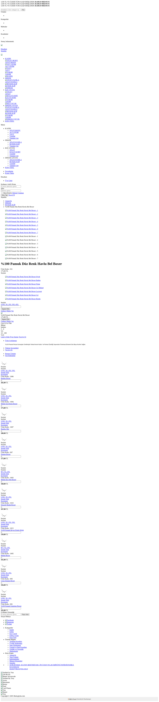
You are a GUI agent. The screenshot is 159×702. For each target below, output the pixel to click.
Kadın (12, 630)
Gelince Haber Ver (7, 311)
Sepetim (12, 663)
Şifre (2, 188)
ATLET (8, 94)
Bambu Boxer (5, 378)
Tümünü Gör (14, 138)
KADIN (8, 58)
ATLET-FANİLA (11, 82)
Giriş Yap (4, 195)
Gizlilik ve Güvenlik (16, 649)
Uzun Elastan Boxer (8, 581)
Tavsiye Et (22, 337)
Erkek (12, 632)
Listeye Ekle (5, 337)
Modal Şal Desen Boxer (9, 404)
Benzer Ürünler (10, 354)
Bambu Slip (5, 429)
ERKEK (8, 78)
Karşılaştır (4, 374)
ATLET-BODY (10, 62)
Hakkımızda (14, 651)
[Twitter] (8, 624)
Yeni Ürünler (14, 657)
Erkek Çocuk (14, 636)
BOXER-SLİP (10, 86)
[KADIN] (9, 76)
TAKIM (8, 74)
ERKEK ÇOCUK (11, 105)
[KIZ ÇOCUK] (11, 103)
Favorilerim (9, 171)
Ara (23, 10)
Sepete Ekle (5, 309)
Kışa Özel (13, 637)
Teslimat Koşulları (16, 641)
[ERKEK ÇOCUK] (12, 119)
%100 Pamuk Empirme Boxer (11, 606)
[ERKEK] (9, 88)
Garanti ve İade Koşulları (18, 647)
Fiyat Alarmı (14, 337)
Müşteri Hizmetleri (16, 661)
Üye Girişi (8, 181)
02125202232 (14, 667)
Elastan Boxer (5, 454)
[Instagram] (9, 622)
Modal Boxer (5, 555)
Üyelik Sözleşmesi (16, 643)
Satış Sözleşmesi (15, 645)
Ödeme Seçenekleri (11, 348)
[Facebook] (9, 620)
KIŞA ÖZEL (9, 121)
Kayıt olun (25, 614)
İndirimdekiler (14, 659)
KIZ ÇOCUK (10, 90)
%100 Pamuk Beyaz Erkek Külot (12, 530)
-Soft (70, 699)
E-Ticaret (74, 699)
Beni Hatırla (7, 193)
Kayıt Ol (12, 195)
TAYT (7, 70)
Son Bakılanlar (10, 356)
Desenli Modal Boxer (8, 505)
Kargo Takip (9, 173)
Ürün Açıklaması (11, 341)
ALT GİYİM (9, 66)
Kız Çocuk (13, 634)
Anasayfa (8, 201)
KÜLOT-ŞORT (10, 98)
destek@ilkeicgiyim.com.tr (19, 669)
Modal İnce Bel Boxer (8, 480)
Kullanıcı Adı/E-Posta (8, 184)
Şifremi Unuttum (18, 193)
